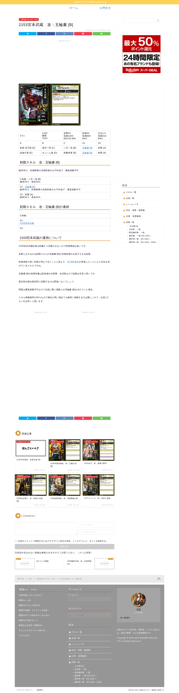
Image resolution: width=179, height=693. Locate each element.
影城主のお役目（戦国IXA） (31, 625)
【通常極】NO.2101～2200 (29, 19)
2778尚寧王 (73, 262)
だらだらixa (24, 635)
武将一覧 (130, 222)
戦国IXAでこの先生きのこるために (34, 615)
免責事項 (40, 690)
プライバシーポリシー (25, 690)
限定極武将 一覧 (137, 233)
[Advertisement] (64, 61)
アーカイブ (73, 595)
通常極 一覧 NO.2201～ (140, 236)
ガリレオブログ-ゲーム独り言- (32, 630)
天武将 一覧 (135, 229)
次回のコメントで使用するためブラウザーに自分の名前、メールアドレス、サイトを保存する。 (63, 541)
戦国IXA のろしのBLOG (29, 605)
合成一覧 (130, 198)
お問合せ (105, 7)
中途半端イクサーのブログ (30, 595)
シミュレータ (132, 204)
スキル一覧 (131, 192)
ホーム (73, 7)
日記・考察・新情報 (135, 210)
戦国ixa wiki (25, 600)
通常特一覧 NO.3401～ (140, 239)
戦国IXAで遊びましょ (28, 620)
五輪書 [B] (87, 148)
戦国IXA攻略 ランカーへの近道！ (34, 610)
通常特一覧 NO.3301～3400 (142, 242)
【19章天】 (134, 226)
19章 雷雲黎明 (133, 216)
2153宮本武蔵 (27, 223)
